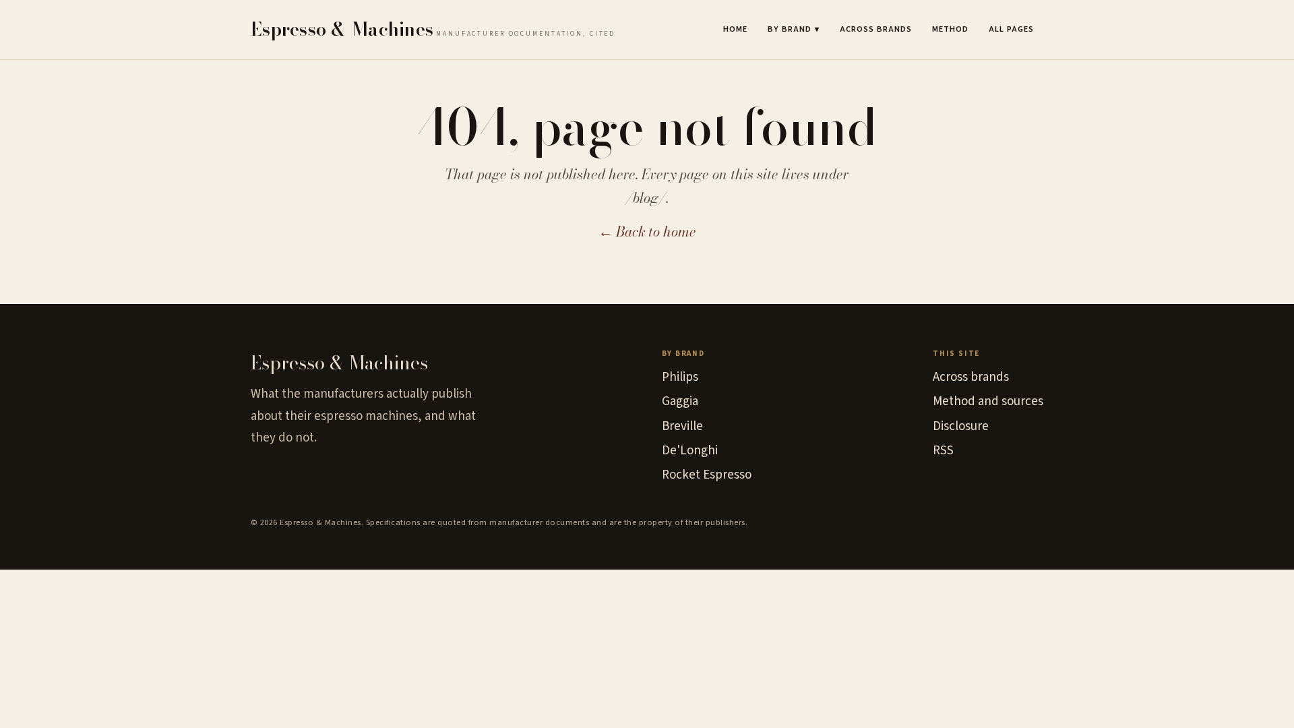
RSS (943, 451)
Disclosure (961, 426)
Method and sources (988, 401)
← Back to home (647, 231)
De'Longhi (690, 451)
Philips (680, 377)
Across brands (876, 29)
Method (950, 29)
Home (735, 29)
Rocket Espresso (706, 475)
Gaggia (680, 401)
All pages (1011, 29)
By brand (794, 29)
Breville (682, 426)
